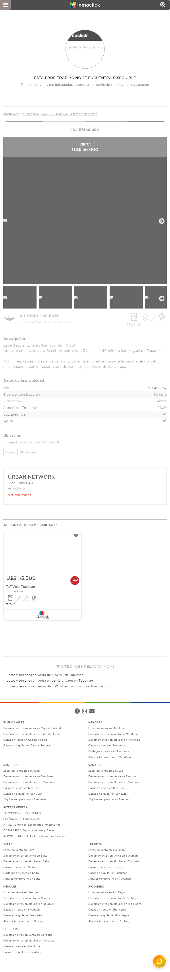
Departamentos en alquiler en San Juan (29, 782)
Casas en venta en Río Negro (107, 909)
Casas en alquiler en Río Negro (108, 915)
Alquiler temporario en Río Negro (110, 921)
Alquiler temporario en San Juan (24, 799)
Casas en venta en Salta (19, 867)
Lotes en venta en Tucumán (106, 849)
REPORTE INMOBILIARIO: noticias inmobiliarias (34, 836)
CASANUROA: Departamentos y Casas (28, 830)
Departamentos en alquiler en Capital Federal (33, 733)
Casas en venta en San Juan (21, 787)
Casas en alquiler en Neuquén (22, 915)
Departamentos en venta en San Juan (28, 776)
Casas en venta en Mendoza (106, 745)
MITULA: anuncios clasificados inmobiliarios (31, 824)
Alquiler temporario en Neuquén (24, 921)
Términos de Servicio (109, 707)
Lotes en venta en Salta (18, 849)
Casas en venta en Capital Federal (25, 739)
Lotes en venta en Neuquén (21, 892)
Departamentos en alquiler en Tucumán (114, 861)
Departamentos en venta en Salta (25, 855)
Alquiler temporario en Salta (22, 878)
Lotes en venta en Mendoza (106, 728)
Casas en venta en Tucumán (106, 867)
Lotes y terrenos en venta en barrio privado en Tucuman (50, 680)
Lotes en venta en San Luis (106, 770)
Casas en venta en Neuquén (21, 909)
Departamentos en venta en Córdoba (27, 934)
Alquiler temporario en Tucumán (109, 878)
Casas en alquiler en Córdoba (22, 952)
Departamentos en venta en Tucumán (113, 855)
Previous (8, 221)
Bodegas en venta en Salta (21, 872)
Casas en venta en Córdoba (21, 946)
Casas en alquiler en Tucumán (107, 872)
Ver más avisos (19, 495)
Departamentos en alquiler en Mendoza (114, 739)
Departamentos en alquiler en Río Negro (114, 903)
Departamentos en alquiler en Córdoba (29, 940)
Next (161, 221)
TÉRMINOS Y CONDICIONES (22, 813)
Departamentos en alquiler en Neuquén (28, 903)
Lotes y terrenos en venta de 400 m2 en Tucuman (45, 675)
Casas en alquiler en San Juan (22, 793)
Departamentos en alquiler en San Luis (113, 782)
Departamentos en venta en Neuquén (27, 898)
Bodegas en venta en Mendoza (108, 751)
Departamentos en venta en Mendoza (113, 733)
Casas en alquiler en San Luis (107, 793)
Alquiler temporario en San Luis (109, 799)
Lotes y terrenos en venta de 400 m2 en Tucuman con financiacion (58, 686)
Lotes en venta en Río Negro (107, 892)
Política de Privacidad (78, 707)
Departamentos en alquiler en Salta (26, 861)
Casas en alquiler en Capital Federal (26, 745)
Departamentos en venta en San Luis (112, 776)
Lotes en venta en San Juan (21, 770)
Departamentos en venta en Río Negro (113, 898)
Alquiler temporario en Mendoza (109, 756)
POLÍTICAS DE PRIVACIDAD (21, 818)
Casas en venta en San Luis (106, 787)
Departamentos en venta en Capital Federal (32, 728)
